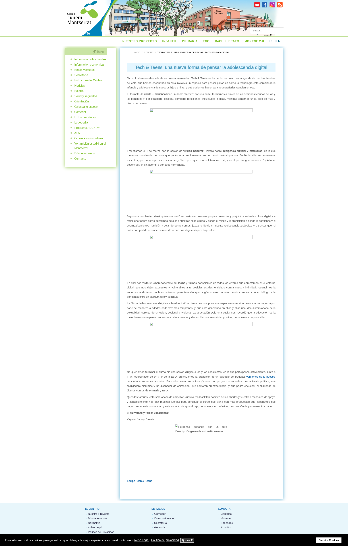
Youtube (226, 518)
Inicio (137, 52)
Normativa (94, 522)
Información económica (89, 64)
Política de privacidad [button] (165, 540)
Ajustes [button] (187, 540)
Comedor (80, 112)
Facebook (227, 522)
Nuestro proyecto (139, 41)
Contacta (226, 513)
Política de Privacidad (101, 531)
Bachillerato (227, 41)
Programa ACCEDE (87, 127)
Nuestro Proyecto (98, 513)
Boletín (79, 90)
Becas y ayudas (84, 69)
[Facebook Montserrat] (265, 7)
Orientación (81, 101)
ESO (206, 41)
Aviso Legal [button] (141, 540)
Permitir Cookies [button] (329, 540)
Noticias (148, 52)
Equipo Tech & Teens (139, 480)
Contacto (80, 158)
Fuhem (275, 41)
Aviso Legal (95, 527)
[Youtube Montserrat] (257, 7)
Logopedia (81, 122)
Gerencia (159, 527)
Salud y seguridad (85, 96)
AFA (77, 133)
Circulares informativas (88, 138)
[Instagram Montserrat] (272, 7)
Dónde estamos (84, 153)
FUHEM (226, 527)
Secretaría (81, 75)
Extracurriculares (85, 117)
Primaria (190, 41)
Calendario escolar (86, 106)
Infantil (169, 41)
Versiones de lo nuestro (261, 376)
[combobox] (267, 30)
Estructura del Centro (88, 80)
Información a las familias (90, 59)
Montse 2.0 (254, 41)
